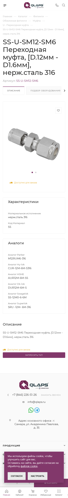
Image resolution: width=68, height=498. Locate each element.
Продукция (11, 445)
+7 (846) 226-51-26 (24, 394)
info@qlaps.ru (37, 402)
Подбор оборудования (45, 90)
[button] (32, 172)
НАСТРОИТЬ (37, 476)
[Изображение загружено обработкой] (34, 144)
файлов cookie (29, 466)
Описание (13, 90)
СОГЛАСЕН (16, 476)
